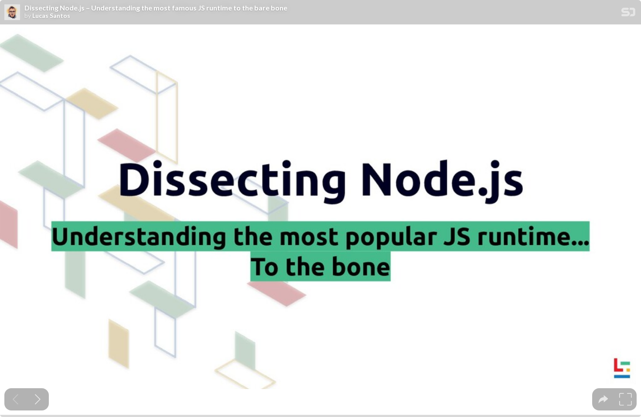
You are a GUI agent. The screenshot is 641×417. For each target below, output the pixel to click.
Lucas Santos (51, 16)
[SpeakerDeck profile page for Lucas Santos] (12, 12)
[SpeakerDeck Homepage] (628, 14)
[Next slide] (38, 399)
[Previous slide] (15, 399)
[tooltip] (603, 399)
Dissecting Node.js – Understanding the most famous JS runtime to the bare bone (155, 7)
